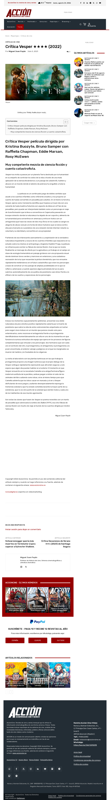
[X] (93, 3)
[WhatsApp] (96, 3)
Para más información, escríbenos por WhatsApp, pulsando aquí (37, 633)
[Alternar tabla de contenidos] (64, 122)
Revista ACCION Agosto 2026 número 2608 (16, 609)
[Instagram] (84, 3)
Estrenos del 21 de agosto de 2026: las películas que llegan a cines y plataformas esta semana (38, 682)
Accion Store (23, 760)
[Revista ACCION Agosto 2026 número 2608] (16, 600)
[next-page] (11, 692)
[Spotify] (16, 776)
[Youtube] (100, 3)
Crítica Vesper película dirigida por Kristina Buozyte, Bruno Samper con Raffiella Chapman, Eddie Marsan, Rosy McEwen (37, 127)
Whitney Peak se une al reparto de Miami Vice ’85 (94, 114)
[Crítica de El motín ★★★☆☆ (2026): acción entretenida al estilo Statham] (78, 100)
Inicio (7, 36)
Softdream (21, 798)
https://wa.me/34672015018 (85, 745)
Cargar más (88, 123)
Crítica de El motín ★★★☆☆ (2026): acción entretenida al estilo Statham (93, 102)
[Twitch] (9, 776)
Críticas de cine (26, 36)
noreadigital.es (11, 492)
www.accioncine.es (38, 485)
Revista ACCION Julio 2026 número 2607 (38, 609)
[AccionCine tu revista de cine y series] (55, 712)
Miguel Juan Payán (17, 51)
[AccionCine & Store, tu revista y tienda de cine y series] (19, 12)
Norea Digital (34, 760)
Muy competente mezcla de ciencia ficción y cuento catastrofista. (38, 132)
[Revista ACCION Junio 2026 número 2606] (59, 600)
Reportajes (15, 36)
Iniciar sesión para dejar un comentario (23, 529)
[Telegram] (90, 3)
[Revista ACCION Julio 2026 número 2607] (37, 600)
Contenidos (16, 606)
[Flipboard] (52, 769)
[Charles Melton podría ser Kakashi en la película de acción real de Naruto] (16, 675)
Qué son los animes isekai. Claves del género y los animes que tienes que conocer (60, 682)
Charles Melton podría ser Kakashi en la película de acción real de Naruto (16, 683)
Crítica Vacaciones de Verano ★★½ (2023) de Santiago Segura (55, 544)
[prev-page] (7, 692)
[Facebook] (80, 3)
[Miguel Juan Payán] (13, 562)
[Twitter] (23, 769)
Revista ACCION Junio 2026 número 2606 (59, 609)
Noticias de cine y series (15, 678)
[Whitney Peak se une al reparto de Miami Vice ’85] (78, 112)
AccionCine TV (12, 760)
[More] (92, 509)
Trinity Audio (31, 112)
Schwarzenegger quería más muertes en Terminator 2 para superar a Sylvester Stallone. (20, 544)
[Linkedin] (87, 3)
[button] (80, 24)
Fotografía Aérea (46, 760)
